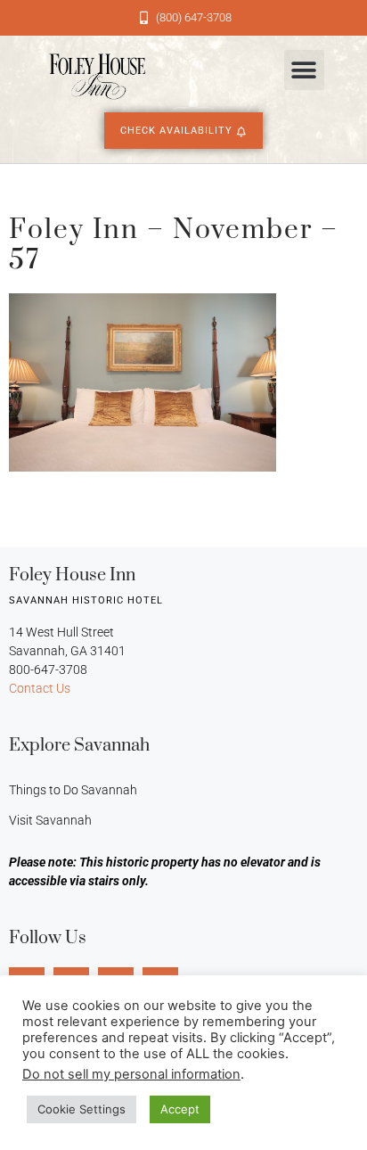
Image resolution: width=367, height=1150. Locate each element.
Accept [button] (180, 1109)
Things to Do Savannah (73, 790)
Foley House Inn (72, 575)
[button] (304, 70)
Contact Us (39, 688)
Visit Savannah (50, 820)
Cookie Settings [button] (81, 1109)
